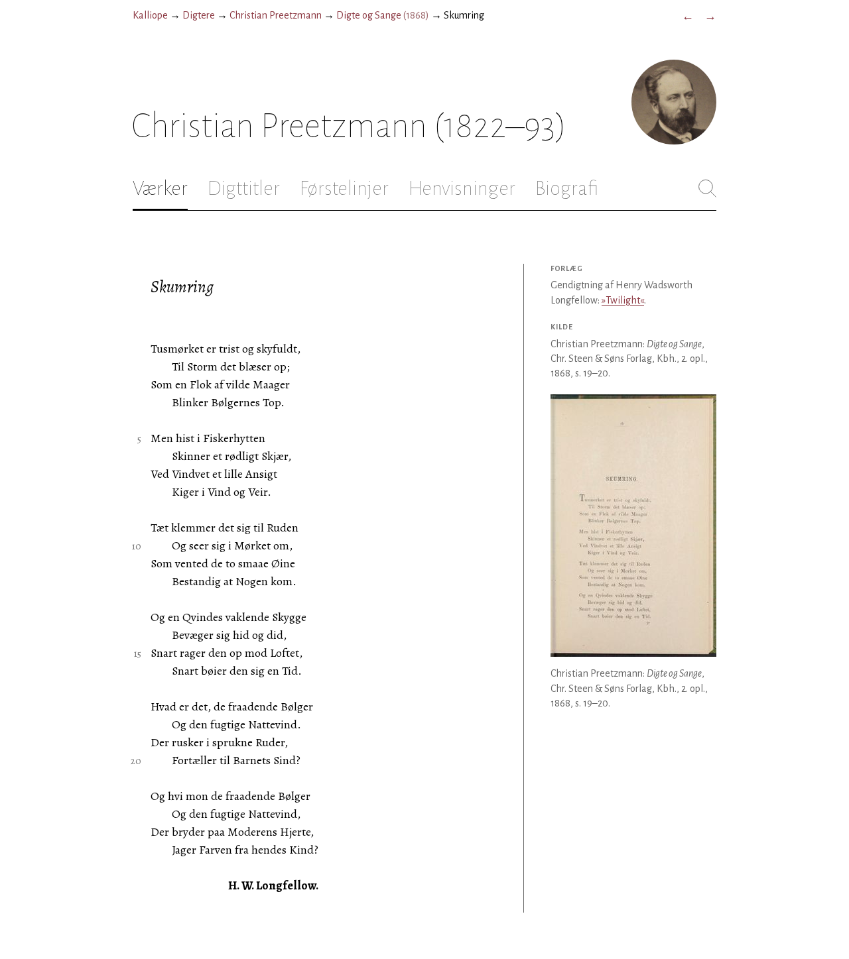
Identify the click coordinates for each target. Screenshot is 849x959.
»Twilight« (623, 300)
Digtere (198, 15)
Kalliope (150, 15)
